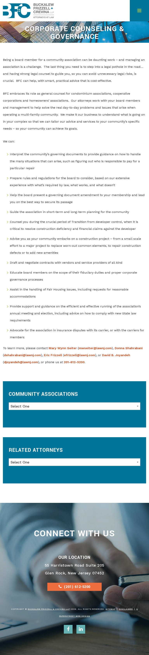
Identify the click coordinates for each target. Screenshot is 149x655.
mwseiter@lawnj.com (95, 348)
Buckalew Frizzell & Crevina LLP (49, 609)
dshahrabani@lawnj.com (22, 355)
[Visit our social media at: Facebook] (68, 629)
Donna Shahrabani (129, 348)
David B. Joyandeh (116, 355)
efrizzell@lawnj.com (79, 355)
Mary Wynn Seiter (63, 348)
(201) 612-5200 (77, 586)
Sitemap (110, 609)
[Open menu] (139, 10)
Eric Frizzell (53, 355)
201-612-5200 (74, 362)
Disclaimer (126, 609)
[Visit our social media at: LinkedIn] (80, 629)
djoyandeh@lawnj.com (21, 362)
